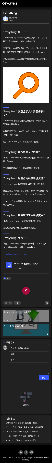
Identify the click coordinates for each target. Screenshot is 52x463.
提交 (44, 378)
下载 (19, 268)
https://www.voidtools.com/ (15, 254)
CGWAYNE (22, 458)
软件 (7, 278)
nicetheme (39, 458)
